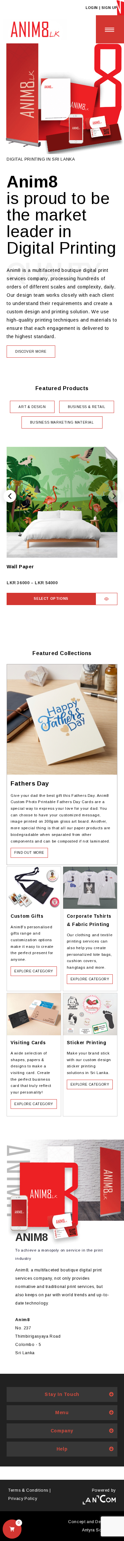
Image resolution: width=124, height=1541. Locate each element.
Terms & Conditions (28, 1490)
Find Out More (29, 852)
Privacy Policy (22, 1498)
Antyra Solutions (99, 1530)
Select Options (51, 598)
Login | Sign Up (101, 8)
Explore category (33, 971)
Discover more (31, 351)
